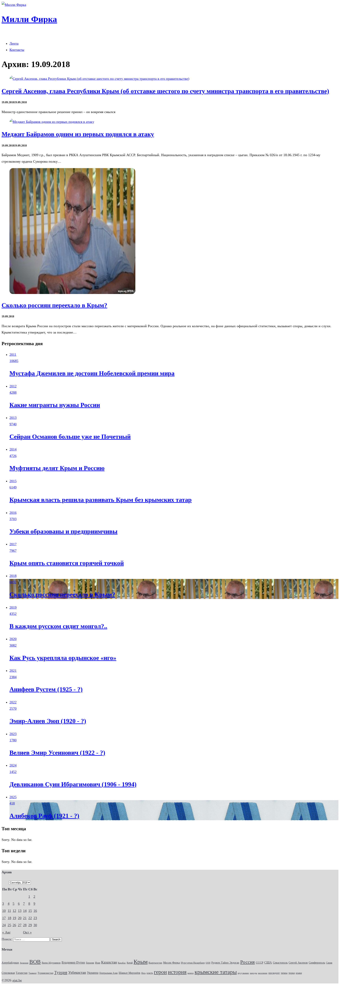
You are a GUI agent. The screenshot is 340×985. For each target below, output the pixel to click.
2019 (13, 607)
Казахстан (109, 962)
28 (25, 925)
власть (150, 973)
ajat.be (17, 980)
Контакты (16, 50)
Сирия (329, 962)
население (262, 973)
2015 (13, 481)
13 (19, 911)
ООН (208, 963)
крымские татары (216, 972)
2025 (13, 797)
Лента (13, 43)
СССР (259, 962)
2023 (13, 734)
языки (299, 973)
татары (284, 973)
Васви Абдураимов (51, 962)
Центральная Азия (108, 973)
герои (160, 972)
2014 (13, 449)
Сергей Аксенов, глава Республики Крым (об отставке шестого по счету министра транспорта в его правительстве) (165, 91)
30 (35, 925)
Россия (247, 962)
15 (30, 911)
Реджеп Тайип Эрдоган (225, 962)
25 (9, 925)
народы (253, 973)
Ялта (143, 973)
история (177, 972)
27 (19, 925)
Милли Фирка (171, 962)
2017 (13, 544)
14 (25, 911)
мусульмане (243, 973)
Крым (141, 961)
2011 (12, 355)
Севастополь (280, 962)
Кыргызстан (155, 962)
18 (9, 918)
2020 (13, 639)
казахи (191, 973)
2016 (13, 513)
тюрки (291, 973)
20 (19, 918)
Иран (97, 963)
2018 (13, 576)
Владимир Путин (73, 962)
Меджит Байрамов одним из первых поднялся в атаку (78, 134)
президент (274, 973)
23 (35, 918)
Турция (60, 972)
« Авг (6, 932)
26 (14, 925)
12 (14, 911)
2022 (13, 702)
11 (9, 911)
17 (4, 918)
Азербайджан (10, 962)
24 (4, 925)
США (268, 962)
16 (35, 911)
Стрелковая (8, 972)
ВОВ (35, 962)
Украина (92, 973)
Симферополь (317, 962)
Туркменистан (45, 973)
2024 (13, 765)
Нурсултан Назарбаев (193, 962)
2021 (13, 671)
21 (25, 918)
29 (30, 925)
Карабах (122, 963)
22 (30, 918)
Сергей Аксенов (298, 962)
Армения (24, 963)
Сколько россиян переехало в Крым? (54, 305)
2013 (13, 418)
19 (14, 918)
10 (4, 911)
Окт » (27, 932)
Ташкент (33, 973)
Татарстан (22, 972)
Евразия (90, 962)
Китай (130, 962)
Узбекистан (77, 972)
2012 (13, 386)
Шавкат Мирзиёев (129, 972)
